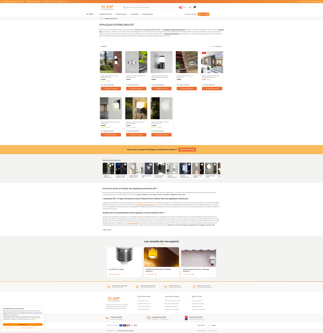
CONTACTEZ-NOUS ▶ (187, 149)
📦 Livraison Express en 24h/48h (32, 1)
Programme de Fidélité (171, 306)
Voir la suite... (108, 230)
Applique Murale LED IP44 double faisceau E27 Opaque (109, 76)
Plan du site (214, 330)
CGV (209, 330)
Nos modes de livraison (144, 306)
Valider (214, 325)
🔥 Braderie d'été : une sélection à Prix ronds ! (12, 1)
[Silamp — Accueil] (113, 299)
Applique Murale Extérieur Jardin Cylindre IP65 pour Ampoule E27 (159, 76)
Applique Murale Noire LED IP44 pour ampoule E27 (110, 122)
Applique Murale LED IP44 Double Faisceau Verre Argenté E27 (210, 76)
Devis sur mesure (196, 300)
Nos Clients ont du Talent (172, 303)
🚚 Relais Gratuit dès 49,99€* (48, 1)
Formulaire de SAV (197, 306)
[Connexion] (190, 7)
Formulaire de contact (198, 303)
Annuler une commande (198, 309)
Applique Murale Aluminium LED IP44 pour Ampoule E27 (135, 76)
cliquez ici (32, 319)
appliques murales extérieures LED (174, 29)
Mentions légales (202, 330)
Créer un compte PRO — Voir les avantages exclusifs (309, 1)
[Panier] (194, 7)
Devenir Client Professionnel (173, 300)
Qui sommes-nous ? (143, 300)
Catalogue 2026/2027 (144, 303)
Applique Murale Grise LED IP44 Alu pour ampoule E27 (135, 122)
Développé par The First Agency (125, 330)
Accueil (101, 18)
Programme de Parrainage (172, 309)
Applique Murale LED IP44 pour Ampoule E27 (185, 76)
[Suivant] (219, 169)
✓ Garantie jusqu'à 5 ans (62, 1)
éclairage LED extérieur (171, 34)
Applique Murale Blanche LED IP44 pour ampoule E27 (160, 122)
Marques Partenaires (143, 309)
